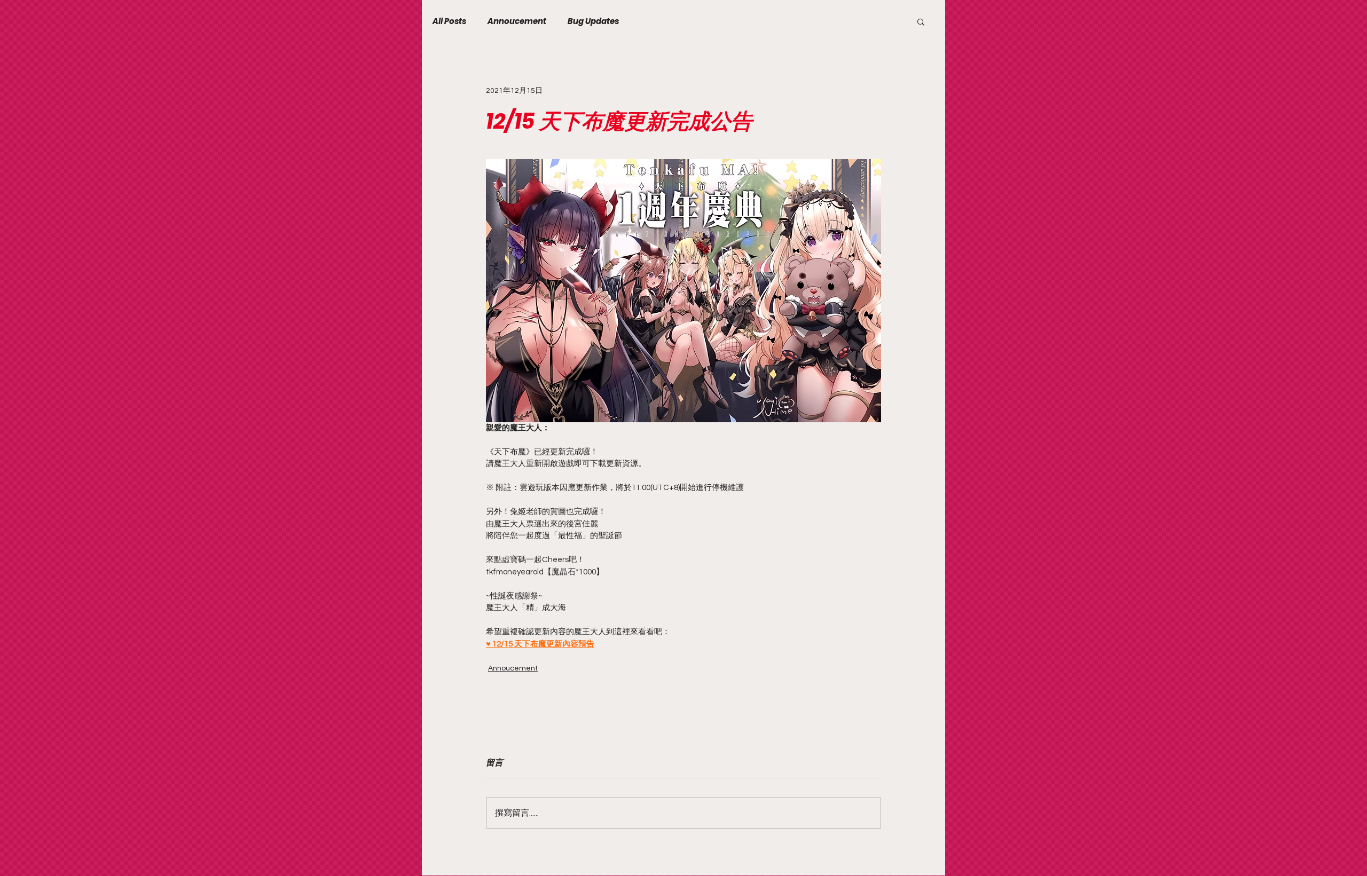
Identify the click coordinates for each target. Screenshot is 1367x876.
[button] (921, 21)
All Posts (449, 21)
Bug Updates (593, 21)
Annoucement (517, 21)
